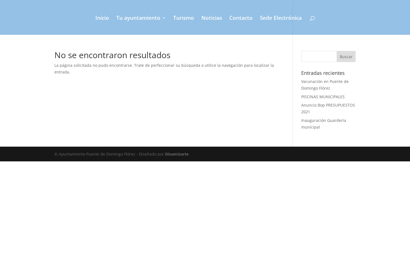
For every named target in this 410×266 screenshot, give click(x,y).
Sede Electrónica (281, 18)
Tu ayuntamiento (138, 18)
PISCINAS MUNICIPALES (323, 96)
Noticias (211, 18)
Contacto (241, 18)
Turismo (183, 18)
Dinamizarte (177, 154)
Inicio (102, 18)
